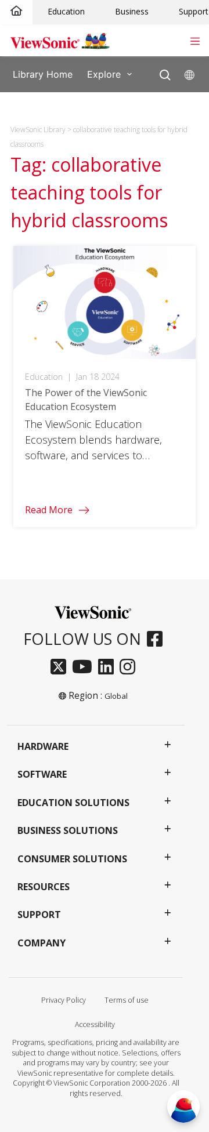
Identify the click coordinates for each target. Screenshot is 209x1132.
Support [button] (39, 914)
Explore (104, 73)
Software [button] (42, 774)
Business (132, 11)
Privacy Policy (63, 1000)
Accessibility (95, 1024)
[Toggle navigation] (195, 40)
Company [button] (41, 943)
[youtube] (85, 667)
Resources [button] (43, 886)
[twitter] (61, 667)
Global (116, 696)
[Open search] (165, 72)
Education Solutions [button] (73, 802)
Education (66, 11)
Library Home (43, 73)
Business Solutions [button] (67, 830)
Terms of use (127, 1000)
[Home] (16, 11)
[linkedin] (109, 667)
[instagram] (130, 667)
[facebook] (157, 639)
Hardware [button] (43, 746)
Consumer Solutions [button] (72, 858)
